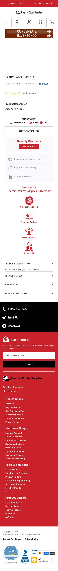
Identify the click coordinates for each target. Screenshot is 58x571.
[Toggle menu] (5, 22)
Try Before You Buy (14, 451)
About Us (9, 404)
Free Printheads (13, 488)
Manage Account (13, 433)
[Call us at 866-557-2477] (4, 387)
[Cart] (52, 22)
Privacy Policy (12, 422)
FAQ (7, 491)
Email (35, 123)
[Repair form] (29, 22)
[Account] (40, 22)
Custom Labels (12, 469)
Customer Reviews (14, 415)
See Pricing (29, 147)
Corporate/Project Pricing (17, 480)
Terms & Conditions (14, 418)
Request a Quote (13, 448)
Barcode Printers (13, 502)
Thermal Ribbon (13, 510)
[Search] (17, 22)
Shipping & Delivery (14, 444)
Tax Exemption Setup (15, 459)
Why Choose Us (12, 407)
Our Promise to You (14, 411)
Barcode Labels (13, 506)
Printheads (10, 513)
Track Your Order (13, 437)
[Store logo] (23, 379)
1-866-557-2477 (20, 123)
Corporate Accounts (15, 484)
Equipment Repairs (14, 455)
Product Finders (13, 477)
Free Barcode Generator (17, 473)
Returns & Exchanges (15, 440)
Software (9, 517)
